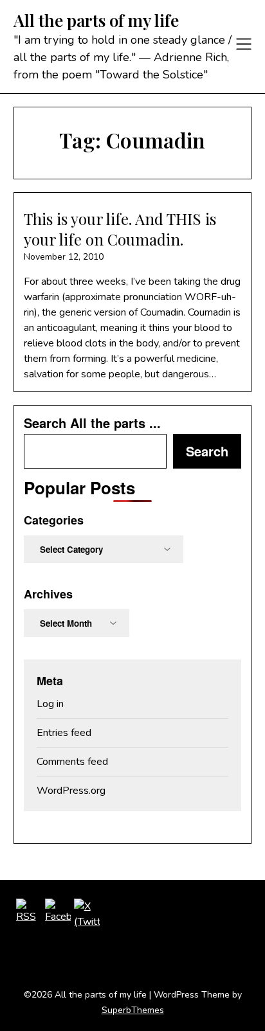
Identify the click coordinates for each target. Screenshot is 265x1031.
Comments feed (72, 762)
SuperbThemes (133, 1010)
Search (207, 451)
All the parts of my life (96, 20)
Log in (50, 704)
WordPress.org (71, 791)
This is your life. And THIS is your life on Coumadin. (120, 228)
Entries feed (64, 733)
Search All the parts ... (92, 423)
